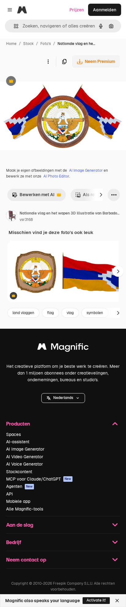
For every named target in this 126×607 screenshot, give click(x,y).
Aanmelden (104, 10)
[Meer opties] (48, 61)
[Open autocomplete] (13, 26)
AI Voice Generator (24, 464)
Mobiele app (18, 501)
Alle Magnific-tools (24, 509)
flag (50, 312)
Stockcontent (19, 471)
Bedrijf (13, 542)
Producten (18, 423)
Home (11, 43)
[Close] (117, 600)
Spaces (13, 434)
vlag (70, 312)
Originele (40, 82)
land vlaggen (23, 312)
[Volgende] (100, 195)
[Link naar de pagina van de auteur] (11, 216)
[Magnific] (63, 348)
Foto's (45, 43)
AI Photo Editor (56, 176)
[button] (63, 398)
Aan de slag (19, 524)
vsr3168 (26, 219)
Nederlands (63, 397)
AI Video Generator (24, 456)
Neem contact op (26, 559)
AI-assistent (17, 441)
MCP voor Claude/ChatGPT (38, 479)
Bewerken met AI (33, 196)
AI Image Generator (86, 170)
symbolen (95, 312)
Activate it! (96, 600)
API (9, 494)
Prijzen (76, 10)
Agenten (19, 486)
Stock (28, 43)
